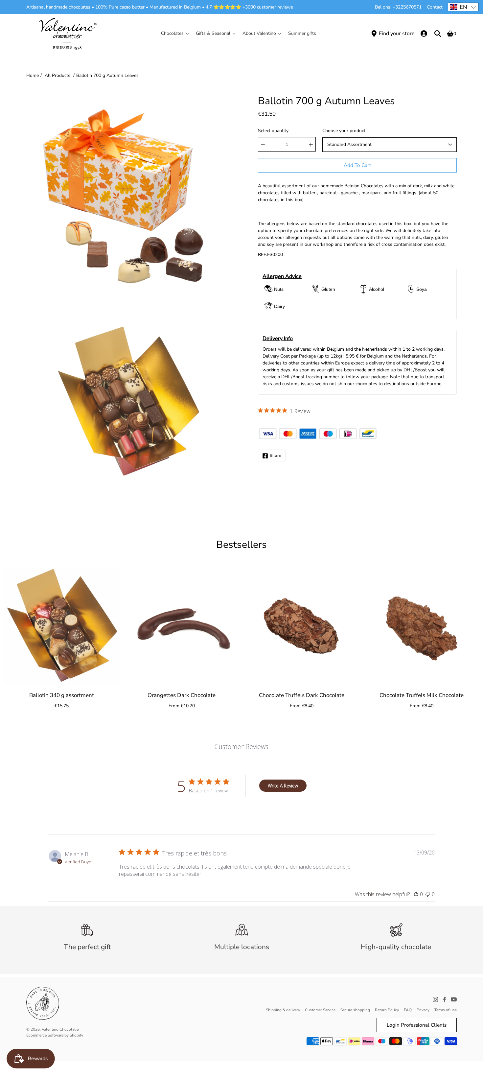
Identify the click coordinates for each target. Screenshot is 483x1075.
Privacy (423, 1010)
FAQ (408, 1010)
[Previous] (13, 626)
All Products (57, 75)
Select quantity (273, 131)
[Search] (437, 33)
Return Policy (387, 1010)
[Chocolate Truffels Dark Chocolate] (301, 626)
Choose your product (343, 131)
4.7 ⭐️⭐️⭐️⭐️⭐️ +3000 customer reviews (249, 7)
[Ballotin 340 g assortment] (61, 626)
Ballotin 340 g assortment (61, 695)
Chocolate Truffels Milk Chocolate (422, 695)
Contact (435, 7)
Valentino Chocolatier (61, 1029)
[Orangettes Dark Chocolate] (181, 626)
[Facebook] (445, 999)
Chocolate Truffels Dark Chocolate (301, 695)
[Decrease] (263, 144)
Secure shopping (355, 1010)
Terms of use (445, 1010)
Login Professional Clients (417, 1024)
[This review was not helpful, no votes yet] (428, 894)
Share (275, 455)
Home (32, 75)
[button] (463, 7)
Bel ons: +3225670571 (398, 7)
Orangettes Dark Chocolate (182, 695)
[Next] (469, 626)
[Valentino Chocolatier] (67, 33)
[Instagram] (435, 999)
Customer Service (320, 1010)
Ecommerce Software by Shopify (54, 1035)
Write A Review (283, 786)
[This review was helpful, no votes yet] (416, 894)
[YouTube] (454, 999)
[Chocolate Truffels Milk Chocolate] (421, 626)
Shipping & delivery (283, 1010)
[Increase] (311, 144)
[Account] (424, 33)
